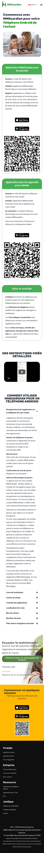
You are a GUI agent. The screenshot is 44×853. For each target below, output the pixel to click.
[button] (41, 5)
